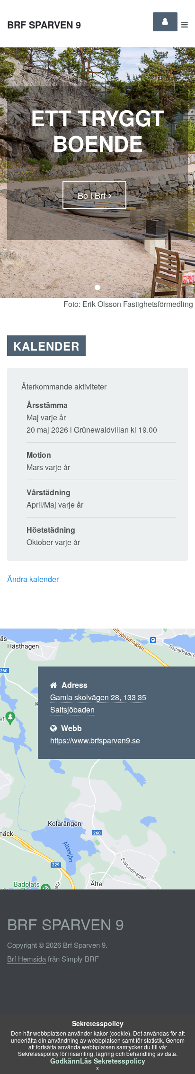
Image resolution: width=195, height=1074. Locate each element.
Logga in (165, 21)
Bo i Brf (92, 195)
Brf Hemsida (26, 958)
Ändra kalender (33, 579)
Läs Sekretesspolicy (112, 1060)
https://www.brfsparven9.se (95, 740)
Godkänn (65, 1060)
